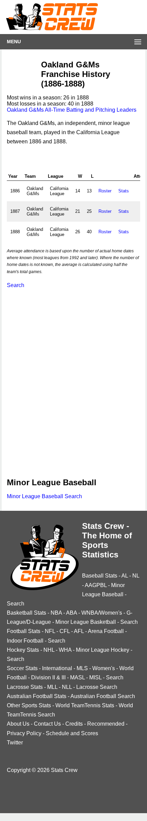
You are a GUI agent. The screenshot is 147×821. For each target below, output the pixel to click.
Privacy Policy (24, 733)
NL (135, 576)
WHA (65, 650)
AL (124, 576)
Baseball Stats (99, 576)
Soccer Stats (22, 668)
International (57, 668)
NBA (56, 613)
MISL (95, 677)
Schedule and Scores (72, 733)
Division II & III (48, 677)
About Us (18, 724)
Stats (123, 190)
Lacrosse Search (96, 687)
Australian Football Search (102, 696)
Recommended (105, 724)
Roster (104, 190)
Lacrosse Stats (25, 687)
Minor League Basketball (85, 622)
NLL (67, 687)
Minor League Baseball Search (44, 496)
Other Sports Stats (29, 705)
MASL (77, 677)
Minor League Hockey (102, 650)
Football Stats (23, 631)
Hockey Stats (23, 650)
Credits (74, 724)
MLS (82, 668)
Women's (103, 668)
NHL (48, 650)
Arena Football (106, 631)
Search (15, 285)
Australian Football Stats (36, 696)
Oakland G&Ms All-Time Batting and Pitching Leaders (71, 110)
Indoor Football (25, 641)
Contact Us (47, 724)
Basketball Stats (26, 613)
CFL (64, 631)
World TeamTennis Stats (84, 705)
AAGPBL (96, 585)
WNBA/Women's (101, 613)
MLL (52, 687)
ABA (71, 613)
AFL (79, 631)
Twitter (15, 742)
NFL (50, 631)
